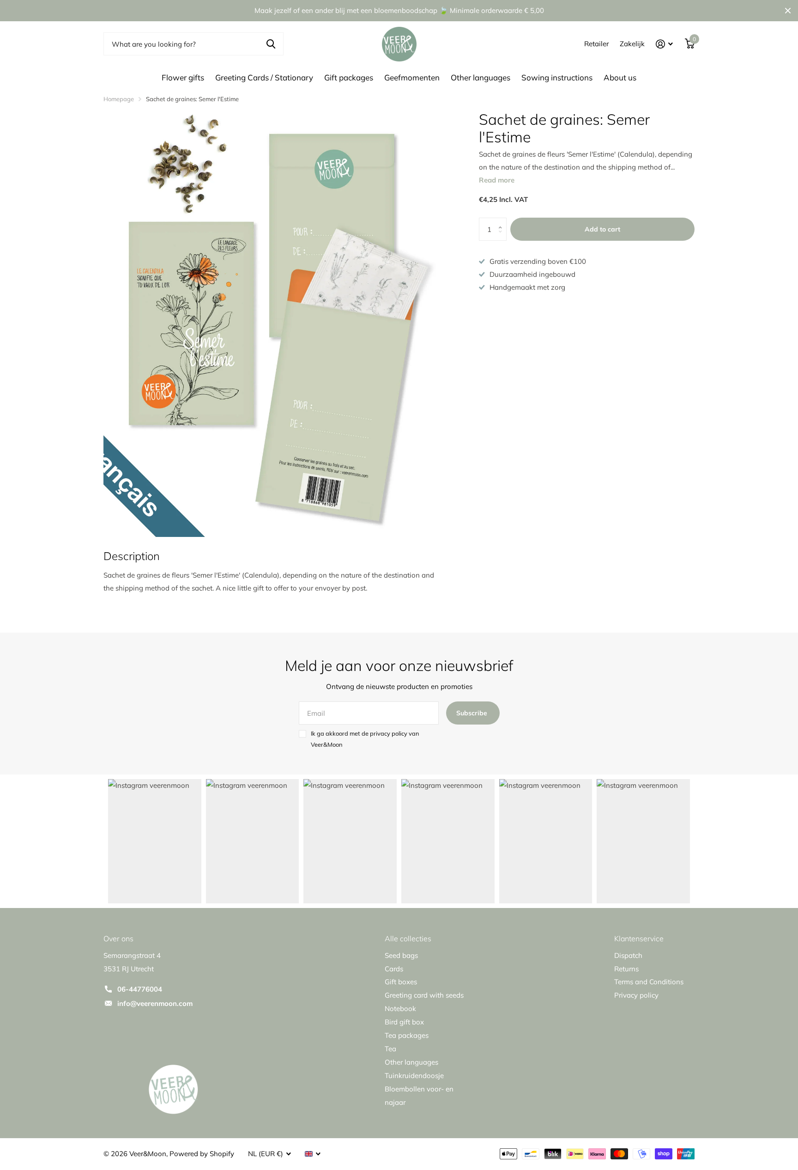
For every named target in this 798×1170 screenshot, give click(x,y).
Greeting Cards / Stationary (264, 77)
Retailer (596, 43)
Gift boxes (401, 981)
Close (788, 10)
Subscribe (472, 713)
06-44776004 (139, 989)
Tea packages (407, 1035)
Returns (626, 968)
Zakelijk (632, 43)
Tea (390, 1048)
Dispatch (628, 955)
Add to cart (602, 229)
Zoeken (271, 43)
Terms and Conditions (648, 981)
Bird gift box (404, 1022)
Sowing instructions (556, 77)
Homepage (118, 99)
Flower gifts (183, 77)
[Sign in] (664, 44)
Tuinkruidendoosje (414, 1075)
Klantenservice (639, 938)
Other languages (480, 77)
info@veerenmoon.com (155, 1003)
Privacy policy (636, 995)
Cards (394, 968)
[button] (503, 221)
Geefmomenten (412, 77)
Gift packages (348, 77)
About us (620, 77)
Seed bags (401, 955)
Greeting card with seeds (424, 995)
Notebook (400, 1008)
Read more (496, 180)
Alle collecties (408, 938)
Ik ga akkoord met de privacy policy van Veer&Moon (365, 739)
